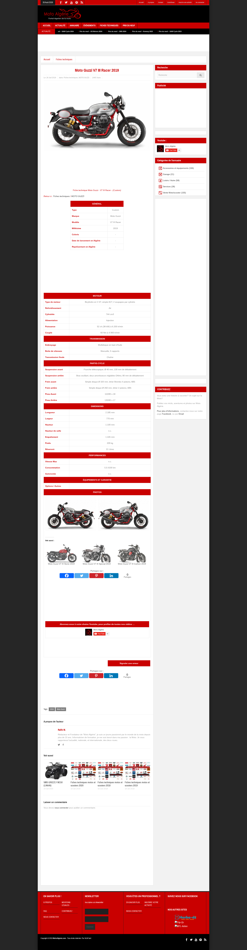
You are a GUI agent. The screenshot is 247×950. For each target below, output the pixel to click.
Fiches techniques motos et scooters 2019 (137, 784)
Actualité (60, 25)
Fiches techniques (64, 59)
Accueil (141, 2)
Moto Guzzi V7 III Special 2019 (97, 564)
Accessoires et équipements (175, 168)
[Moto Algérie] (62, 14)
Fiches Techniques (109, 25)
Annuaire (74, 25)
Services (167, 186)
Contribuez (171, 2)
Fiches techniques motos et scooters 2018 (110, 784)
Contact (160, 2)
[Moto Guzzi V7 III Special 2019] (96, 553)
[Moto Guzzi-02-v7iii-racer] (123, 514)
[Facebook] (67, 575)
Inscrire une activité (185, 2)
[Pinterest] (96, 575)
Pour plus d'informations (168, 411)
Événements (89, 25)
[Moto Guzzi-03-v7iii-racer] (70, 514)
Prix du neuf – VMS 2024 (81, 31)
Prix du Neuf (129, 25)
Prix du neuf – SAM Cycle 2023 (134, 31)
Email (181, 414)
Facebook (166, 414)
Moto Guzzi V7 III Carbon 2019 (132, 564)
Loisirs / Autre (169, 180)
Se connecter (200, 2)
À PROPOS (47, 902)
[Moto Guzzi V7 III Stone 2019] (61, 553)
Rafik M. (62, 730)
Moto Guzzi (61, 709)
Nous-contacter (134, 911)
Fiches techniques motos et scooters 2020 (83, 784)
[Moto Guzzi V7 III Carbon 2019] (132, 553)
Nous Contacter (51, 917)
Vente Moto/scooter (172, 193)
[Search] (200, 75)
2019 (52, 709)
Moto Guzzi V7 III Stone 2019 (61, 564)
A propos (151, 2)
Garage (166, 174)
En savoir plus (133, 902)
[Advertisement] (154, 14)
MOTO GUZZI (84, 78)
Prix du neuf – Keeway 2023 (106, 31)
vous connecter (61, 808)
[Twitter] (81, 575)
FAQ (45, 911)
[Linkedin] (111, 575)
